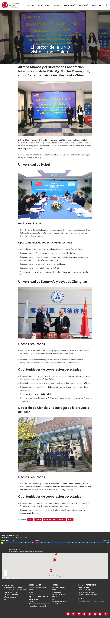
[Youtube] (79, 614)
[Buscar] (106, 5)
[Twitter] (73, 614)
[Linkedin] (100, 614)
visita (70, 519)
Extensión (96, 5)
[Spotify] (95, 614)
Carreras (31, 5)
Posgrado (57, 5)
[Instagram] (84, 614)
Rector (38, 519)
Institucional (44, 5)
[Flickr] (89, 614)
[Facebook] (68, 614)
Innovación (84, 5)
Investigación (70, 5)
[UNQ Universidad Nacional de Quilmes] (10, 5)
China (30, 519)
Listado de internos (11, 595)
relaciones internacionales (54, 519)
